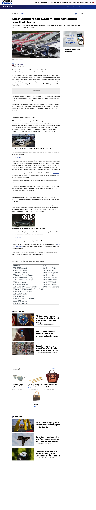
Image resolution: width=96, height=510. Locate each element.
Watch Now (89, 2)
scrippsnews (3, 6)
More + (91, 7)
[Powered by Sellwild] (58, 411)
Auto (23, 13)
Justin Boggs (20, 64)
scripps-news (7, 6)
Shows (82, 2)
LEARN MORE (16, 157)
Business (15, 13)
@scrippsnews (12, 6)
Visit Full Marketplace (55, 368)
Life (77, 7)
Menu (36, 2)
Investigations (74, 2)
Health (56, 2)
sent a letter (56, 173)
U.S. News (44, 2)
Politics (50, 2)
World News (64, 2)
